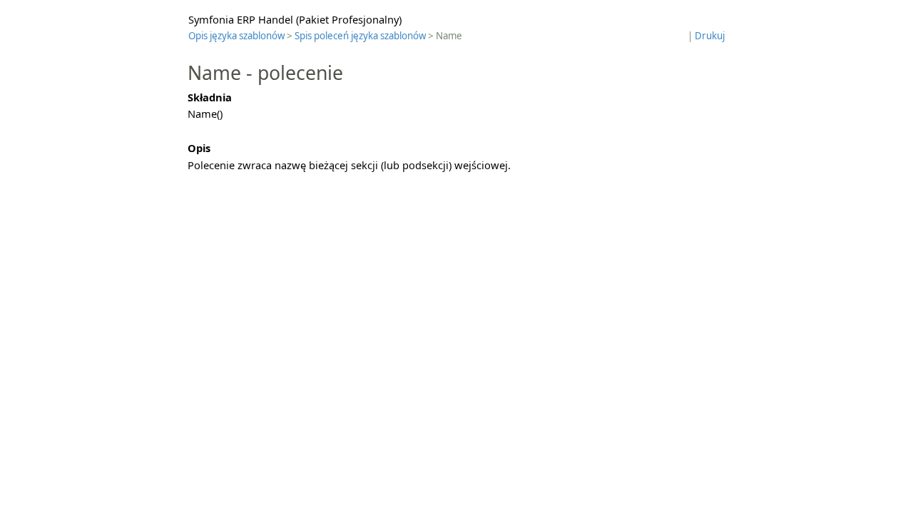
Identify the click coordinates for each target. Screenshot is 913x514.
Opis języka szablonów (236, 35)
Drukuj (710, 35)
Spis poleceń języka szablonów (360, 35)
